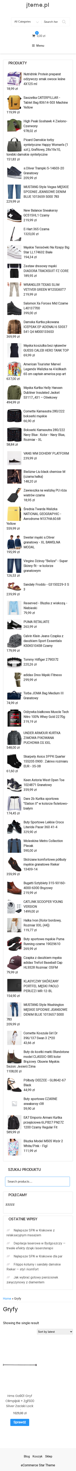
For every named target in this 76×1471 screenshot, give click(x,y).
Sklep (48, 1456)
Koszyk (37, 1456)
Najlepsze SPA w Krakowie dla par (38, 1256)
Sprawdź (20, 1422)
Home (7, 1298)
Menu (40, 45)
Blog (27, 1456)
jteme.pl (38, 5)
